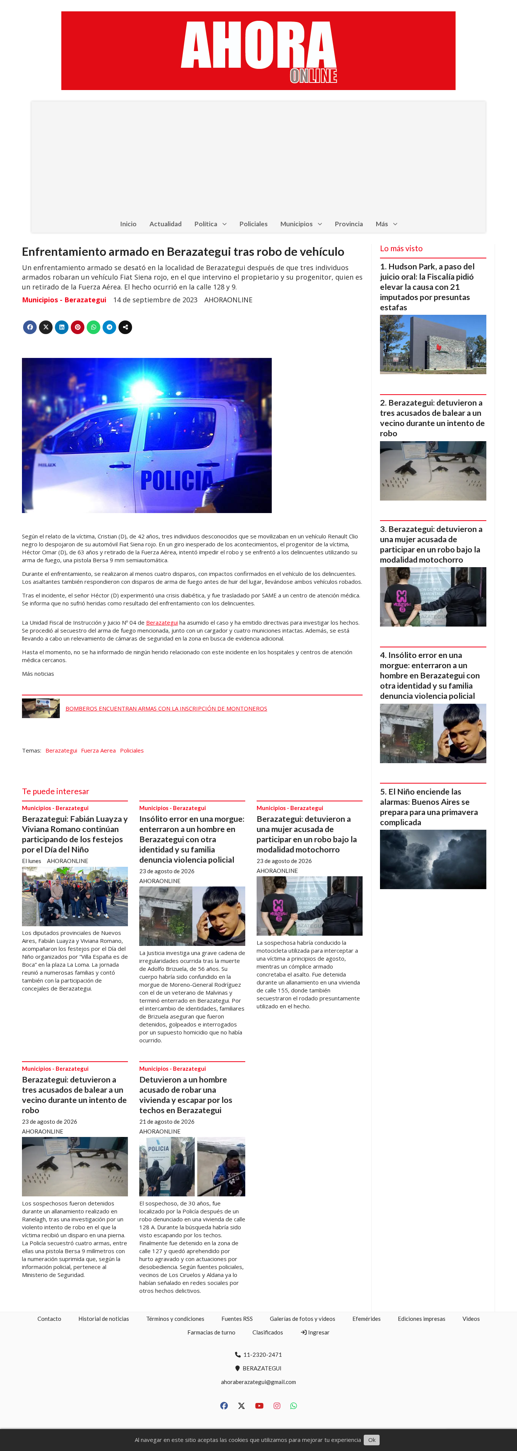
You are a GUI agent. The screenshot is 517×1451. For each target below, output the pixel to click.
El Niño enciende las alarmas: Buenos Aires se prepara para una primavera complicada (429, 807)
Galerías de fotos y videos (302, 1318)
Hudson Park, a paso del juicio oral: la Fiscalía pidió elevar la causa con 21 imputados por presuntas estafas (427, 286)
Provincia (349, 224)
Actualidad (165, 224)
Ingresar (318, 1332)
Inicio (128, 224)
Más (382, 224)
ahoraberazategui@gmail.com (258, 1381)
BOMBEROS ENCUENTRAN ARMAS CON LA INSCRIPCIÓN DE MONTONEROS (166, 708)
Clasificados (267, 1332)
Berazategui (162, 622)
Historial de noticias (103, 1318)
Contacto (49, 1318)
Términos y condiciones (175, 1318)
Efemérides (366, 1318)
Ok (371, 1439)
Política (206, 224)
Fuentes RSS (237, 1318)
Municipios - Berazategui (64, 299)
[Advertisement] (258, 158)
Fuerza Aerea (98, 750)
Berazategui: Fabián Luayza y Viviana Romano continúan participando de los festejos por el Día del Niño (75, 834)
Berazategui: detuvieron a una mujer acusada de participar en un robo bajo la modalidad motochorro (307, 834)
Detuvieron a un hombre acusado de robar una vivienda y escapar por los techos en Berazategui (185, 1095)
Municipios (296, 224)
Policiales (254, 224)
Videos (471, 1318)
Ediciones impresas (421, 1318)
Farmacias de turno (211, 1332)
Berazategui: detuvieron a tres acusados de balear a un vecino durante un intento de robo (74, 1095)
